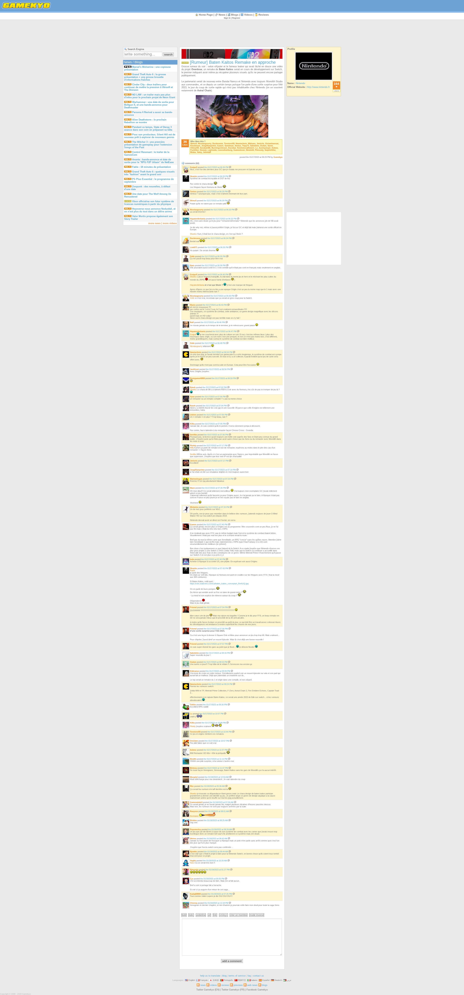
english (191, 980)
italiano (254, 980)
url (209, 915)
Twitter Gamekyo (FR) (233, 989)
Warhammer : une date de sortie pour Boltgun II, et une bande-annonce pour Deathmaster (149, 105)
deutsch (278, 980)
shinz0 (193, 143)
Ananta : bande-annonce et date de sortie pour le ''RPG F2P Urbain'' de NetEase (149, 161)
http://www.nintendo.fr (318, 87)
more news (154, 223)
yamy (199, 152)
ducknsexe (217, 143)
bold (184, 915)
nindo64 (250, 150)
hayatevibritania (197, 219)
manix (193, 305)
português (228, 980)
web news (252, 985)
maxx (192, 488)
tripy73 (245, 146)
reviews (263, 14)
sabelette (254, 146)
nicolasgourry (204, 143)
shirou (193, 838)
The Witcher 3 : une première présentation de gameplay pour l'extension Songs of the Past (148, 145)
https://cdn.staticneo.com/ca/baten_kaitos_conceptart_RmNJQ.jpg (219, 583)
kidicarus (194, 671)
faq (249, 975)
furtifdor (194, 150)
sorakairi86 (205, 148)
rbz (192, 786)
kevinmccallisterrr (245, 148)
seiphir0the (270, 150)
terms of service (237, 975)
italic (191, 915)
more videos (170, 223)
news (222, 14)
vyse (192, 396)
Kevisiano (194, 816)
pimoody (259, 150)
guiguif (193, 167)
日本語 (216, 980)
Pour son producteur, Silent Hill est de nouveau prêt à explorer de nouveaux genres (149, 136)
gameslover (239, 150)
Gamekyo (278, 157)
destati (203, 150)
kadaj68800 (195, 894)
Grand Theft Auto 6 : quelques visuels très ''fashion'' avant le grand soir (149, 173)
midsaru (252, 143)
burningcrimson (219, 148)
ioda (192, 559)
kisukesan (195, 146)
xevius (238, 146)
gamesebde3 (196, 802)
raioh (193, 387)
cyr (191, 879)
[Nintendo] (314, 80)
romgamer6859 (197, 378)
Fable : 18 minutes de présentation (151, 167)
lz (256, 148)
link (215, 915)
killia (192, 424)
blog (224, 975)
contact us (258, 975)
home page (206, 14)
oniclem (194, 741)
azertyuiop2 (264, 148)
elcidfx (193, 759)
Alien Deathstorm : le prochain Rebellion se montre (145, 121)
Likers (336, 91)
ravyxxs (194, 811)
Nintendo (300, 83)
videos (248, 14)
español (265, 980)
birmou (193, 768)
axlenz (275, 148)
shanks (193, 176)
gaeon (220, 146)
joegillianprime (208, 146)
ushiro (193, 415)
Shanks (193, 389)
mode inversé (257, 915)
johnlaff (207, 152)
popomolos (195, 829)
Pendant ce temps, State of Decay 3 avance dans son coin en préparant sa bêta (148, 128)
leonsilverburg (225, 150)
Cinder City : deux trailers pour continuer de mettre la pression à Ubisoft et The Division (148, 87)
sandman (229, 146)
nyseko (193, 851)
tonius (193, 191)
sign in (227, 18)
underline (201, 915)
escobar (232, 148)
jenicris (260, 143)
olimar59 (194, 148)
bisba (193, 152)
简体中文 (242, 980)
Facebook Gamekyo (257, 989)
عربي (289, 980)
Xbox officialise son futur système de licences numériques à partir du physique (149, 202)
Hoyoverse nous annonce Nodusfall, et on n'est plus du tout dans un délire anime (149, 210)
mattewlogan (196, 479)
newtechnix (241, 143)
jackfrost (194, 369)
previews (238, 985)
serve (270, 146)
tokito (193, 704)
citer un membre (238, 915)
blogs (234, 14)
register (236, 18)
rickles (193, 820)
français (204, 980)
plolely (193, 445)
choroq (193, 903)
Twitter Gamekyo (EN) (207, 989)
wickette (194, 507)
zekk (192, 256)
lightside (212, 150)
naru (192, 265)
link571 (193, 247)
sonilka (193, 435)
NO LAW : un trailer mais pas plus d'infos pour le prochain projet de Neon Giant (149, 96)
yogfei (193, 860)
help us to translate (210, 975)
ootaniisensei (271, 143)
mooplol (194, 777)
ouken (263, 146)
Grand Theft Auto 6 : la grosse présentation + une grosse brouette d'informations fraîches (145, 77)
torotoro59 (229, 143)
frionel (193, 607)
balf (192, 322)
